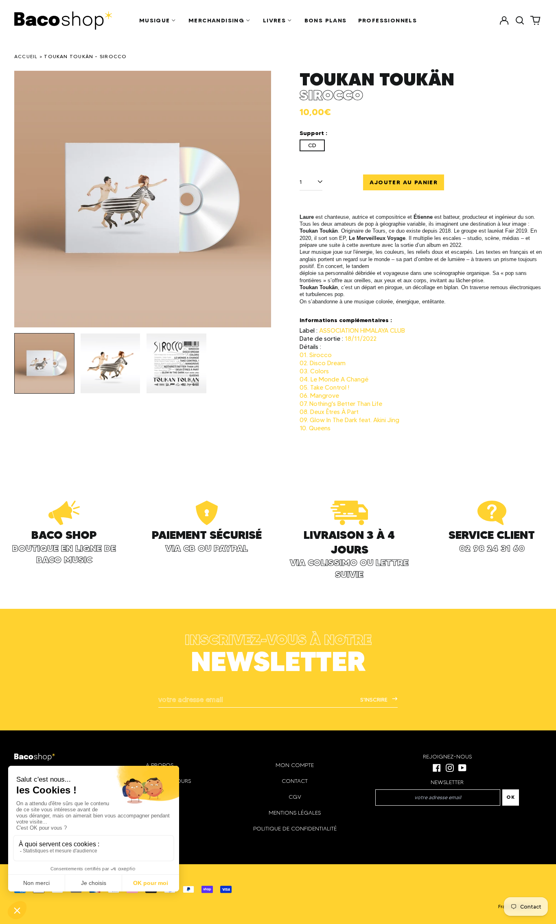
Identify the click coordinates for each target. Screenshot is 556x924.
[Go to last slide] (25, 199)
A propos (159, 765)
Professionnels (387, 20)
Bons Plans (325, 20)
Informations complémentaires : (346, 320)
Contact (295, 781)
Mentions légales (295, 812)
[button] (519, 20)
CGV (295, 796)
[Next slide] (259, 199)
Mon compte (295, 765)
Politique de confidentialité (295, 828)
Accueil (26, 56)
